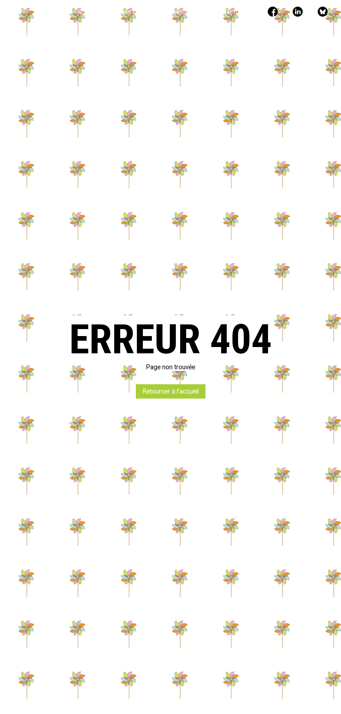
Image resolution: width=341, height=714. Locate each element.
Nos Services (93, 13)
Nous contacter (221, 13)
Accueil (56, 13)
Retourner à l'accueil (171, 391)
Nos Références (141, 13)
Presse (180, 13)
